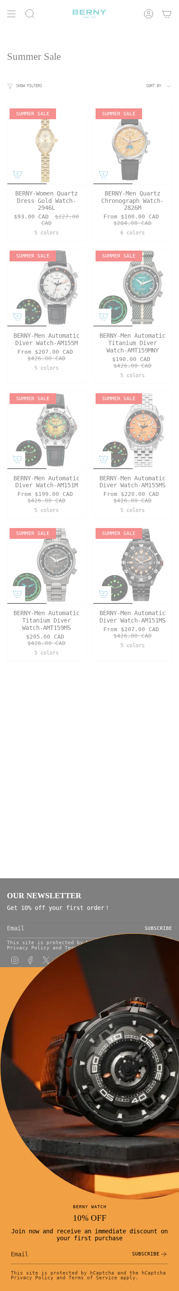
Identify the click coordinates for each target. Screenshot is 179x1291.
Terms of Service (93, 1277)
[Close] (166, 980)
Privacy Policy (32, 1277)
